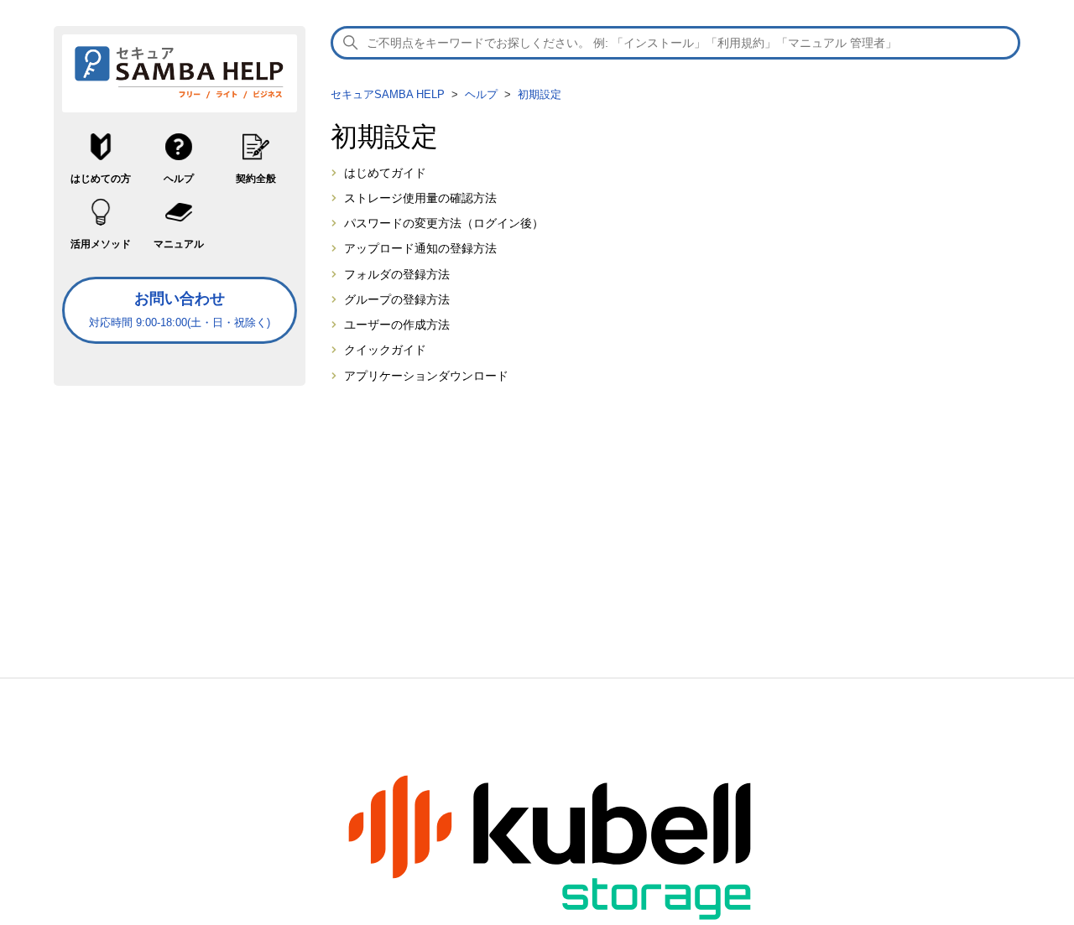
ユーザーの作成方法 (397, 325)
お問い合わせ (179, 309)
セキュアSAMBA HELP (388, 94)
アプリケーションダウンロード (426, 376)
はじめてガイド (385, 173)
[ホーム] (179, 98)
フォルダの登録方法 (397, 274)
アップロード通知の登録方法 (420, 248)
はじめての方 (100, 178)
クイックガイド (385, 350)
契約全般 (256, 178)
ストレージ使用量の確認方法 (420, 198)
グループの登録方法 (397, 300)
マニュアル (179, 244)
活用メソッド (100, 244)
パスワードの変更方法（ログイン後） (444, 223)
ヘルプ (179, 178)
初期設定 (539, 94)
